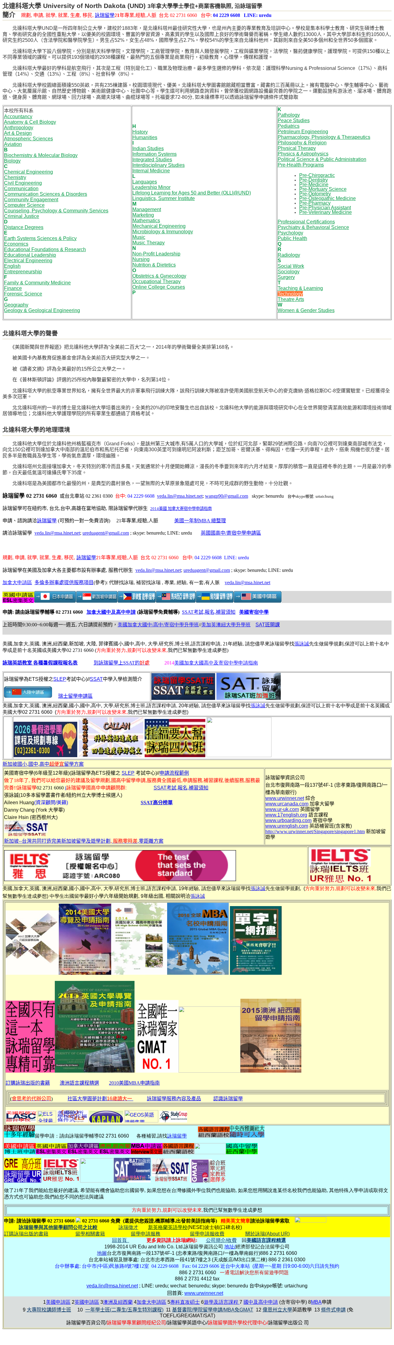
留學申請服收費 (207, 1233)
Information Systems (154, 154)
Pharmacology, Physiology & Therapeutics (324, 137)
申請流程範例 (174, 773)
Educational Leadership (30, 255)
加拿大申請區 (17, 582)
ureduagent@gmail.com (105, 533)
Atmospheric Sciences (28, 138)
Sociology (289, 271)
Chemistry (15, 177)
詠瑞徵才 (128, 1227)
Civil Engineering (23, 183)
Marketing (143, 215)
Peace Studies (294, 120)
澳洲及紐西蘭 (118, 1302)
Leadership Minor (151, 187)
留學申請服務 (145, 1233)
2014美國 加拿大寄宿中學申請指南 (181, 508)
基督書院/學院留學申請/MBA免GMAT (212, 1309)
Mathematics (146, 220)
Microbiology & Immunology (162, 231)
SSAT (96, 679)
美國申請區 (58, 1302)
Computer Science (24, 205)
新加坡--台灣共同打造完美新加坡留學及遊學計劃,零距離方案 (83, 841)
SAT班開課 (267, 624)
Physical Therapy (297, 148)
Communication (21, 188)
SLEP (59, 679)
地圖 (102, 1253)
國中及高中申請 (260, 1302)
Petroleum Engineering (303, 131)
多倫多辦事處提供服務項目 (64, 582)
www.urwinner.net (203, 1293)
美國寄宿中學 (254, 612)
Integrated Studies (152, 159)
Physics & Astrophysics (303, 153)
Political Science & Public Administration (322, 159)
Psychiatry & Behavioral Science (313, 227)
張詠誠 (301, 643)
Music (138, 237)
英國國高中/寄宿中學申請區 (231, 533)
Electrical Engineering (28, 260)
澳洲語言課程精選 (79, 1083)
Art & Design (18, 133)
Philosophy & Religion (302, 142)
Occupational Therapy (156, 281)
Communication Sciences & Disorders (45, 194)
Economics (16, 244)
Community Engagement (31, 199)
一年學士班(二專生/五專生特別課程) (124, 1309)
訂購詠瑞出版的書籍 (28, 1083)
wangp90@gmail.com (226, 496)
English (12, 266)
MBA (316, 1302)
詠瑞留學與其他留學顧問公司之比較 (58, 1227)
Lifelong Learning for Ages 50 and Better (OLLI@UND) (191, 192)
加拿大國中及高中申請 (111, 612)
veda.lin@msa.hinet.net (180, 496)
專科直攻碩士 (185, 1302)
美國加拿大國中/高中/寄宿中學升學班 (158, 624)
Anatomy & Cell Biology (30, 122)
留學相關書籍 (90, 1233)
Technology (290, 293)
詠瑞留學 (105, 15)
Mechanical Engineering (159, 226)
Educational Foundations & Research (45, 249)
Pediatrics (289, 126)
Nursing (141, 259)
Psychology (290, 232)
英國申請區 (86, 1302)
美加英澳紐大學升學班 (226, 624)
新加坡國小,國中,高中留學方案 (43, 764)
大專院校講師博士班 (49, 1309)
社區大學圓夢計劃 (99, 1098)
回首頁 (120, 1240)
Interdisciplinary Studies (158, 165)
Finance (13, 288)
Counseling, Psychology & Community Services (56, 210)
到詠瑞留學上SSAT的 (122, 662)
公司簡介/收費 (221, 1240)
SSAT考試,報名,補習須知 (208, 612)
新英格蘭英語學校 (167, 1227)
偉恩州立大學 (277, 1309)
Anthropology (18, 127)
